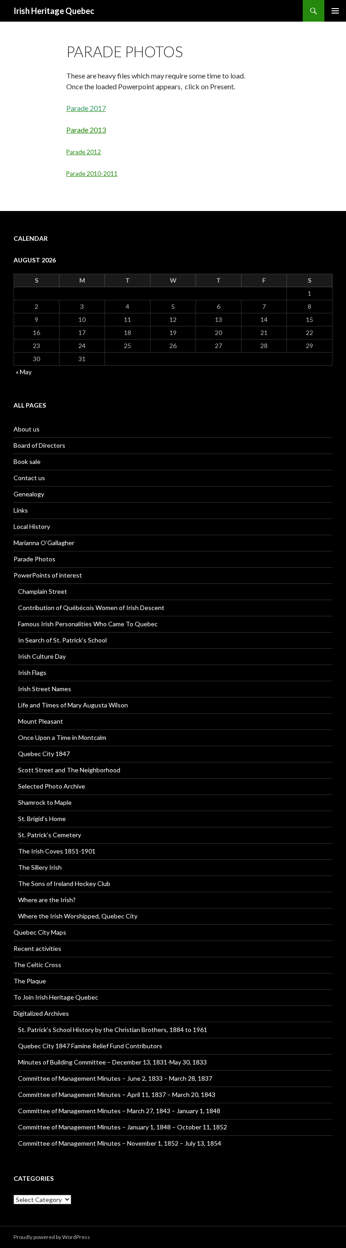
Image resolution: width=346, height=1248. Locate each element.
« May (24, 372)
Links (21, 510)
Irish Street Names (44, 689)
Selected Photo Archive (51, 786)
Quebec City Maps (40, 932)
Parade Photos (34, 559)
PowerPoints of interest (48, 575)
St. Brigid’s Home (42, 818)
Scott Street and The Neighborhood (69, 770)
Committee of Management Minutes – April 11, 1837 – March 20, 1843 (116, 1094)
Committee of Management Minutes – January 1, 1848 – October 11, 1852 (122, 1127)
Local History (32, 526)
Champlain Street (42, 591)
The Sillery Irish (40, 867)
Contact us (29, 478)
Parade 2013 (86, 129)
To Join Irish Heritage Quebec (56, 997)
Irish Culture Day (42, 656)
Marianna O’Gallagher (44, 542)
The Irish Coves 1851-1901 (57, 851)
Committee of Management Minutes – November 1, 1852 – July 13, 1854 (119, 1143)
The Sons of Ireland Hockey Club (64, 883)
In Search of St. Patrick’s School (62, 640)
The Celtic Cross (37, 964)
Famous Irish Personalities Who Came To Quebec (88, 624)
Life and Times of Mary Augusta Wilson (73, 705)
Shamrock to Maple (45, 802)
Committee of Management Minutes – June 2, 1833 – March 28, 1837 (115, 1078)
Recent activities (37, 948)
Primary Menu (335, 11)
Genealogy (29, 494)
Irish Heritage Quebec (54, 11)
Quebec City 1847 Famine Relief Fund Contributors (90, 1046)
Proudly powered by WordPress (52, 1237)
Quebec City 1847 (44, 753)
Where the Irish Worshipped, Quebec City (77, 916)
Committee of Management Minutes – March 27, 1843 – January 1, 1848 (119, 1111)
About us (27, 429)
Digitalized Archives (41, 1013)
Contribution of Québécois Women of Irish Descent (91, 607)
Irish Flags (32, 672)
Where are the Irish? (47, 900)
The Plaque (30, 981)
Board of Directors (39, 445)
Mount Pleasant (40, 721)
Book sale (27, 461)
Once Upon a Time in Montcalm (62, 737)
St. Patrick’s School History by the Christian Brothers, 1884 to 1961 (112, 1029)
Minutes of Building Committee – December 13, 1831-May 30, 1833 (112, 1062)
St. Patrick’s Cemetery (49, 835)
